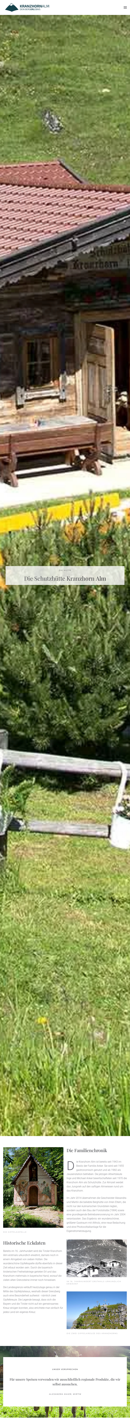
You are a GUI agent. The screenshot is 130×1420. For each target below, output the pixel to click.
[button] (125, 7)
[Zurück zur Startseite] (27, 7)
